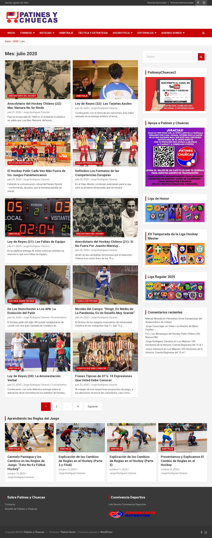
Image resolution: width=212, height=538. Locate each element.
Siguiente (93, 406)
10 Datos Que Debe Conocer (91, 368)
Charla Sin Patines (87, 301)
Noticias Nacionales (157, 2)
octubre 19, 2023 (16, 473)
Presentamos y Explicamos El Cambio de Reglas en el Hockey (182, 461)
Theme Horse (67, 532)
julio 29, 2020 (14, 179)
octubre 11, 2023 (118, 469)
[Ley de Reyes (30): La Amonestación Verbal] (38, 352)
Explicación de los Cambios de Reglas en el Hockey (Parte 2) (131, 461)
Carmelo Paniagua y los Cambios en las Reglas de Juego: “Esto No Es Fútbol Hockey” (26, 463)
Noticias (46, 32)
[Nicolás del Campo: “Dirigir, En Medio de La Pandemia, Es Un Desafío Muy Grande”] (105, 285)
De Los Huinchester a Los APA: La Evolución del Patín (31, 311)
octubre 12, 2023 (67, 469)
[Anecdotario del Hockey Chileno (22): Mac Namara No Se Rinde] (38, 79)
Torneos (26, 32)
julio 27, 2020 (14, 246)
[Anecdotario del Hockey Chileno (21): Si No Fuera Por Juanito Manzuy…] (105, 217)
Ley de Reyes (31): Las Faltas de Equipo (36, 242)
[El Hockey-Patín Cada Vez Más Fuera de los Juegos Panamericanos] (38, 147)
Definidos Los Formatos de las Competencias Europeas (97, 173)
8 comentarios (59, 317)
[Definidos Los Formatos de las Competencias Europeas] (105, 147)
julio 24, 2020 (82, 317)
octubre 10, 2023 (169, 469)
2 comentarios (59, 384)
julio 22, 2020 (82, 384)
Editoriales (145, 32)
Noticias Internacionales (181, 2)
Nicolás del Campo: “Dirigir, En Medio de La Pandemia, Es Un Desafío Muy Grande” (105, 311)
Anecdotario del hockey (22, 96)
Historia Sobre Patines (21, 301)
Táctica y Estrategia (93, 32)
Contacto (10, 504)
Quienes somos (171, 32)
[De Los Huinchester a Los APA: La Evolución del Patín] (38, 285)
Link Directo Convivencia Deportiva (127, 504)
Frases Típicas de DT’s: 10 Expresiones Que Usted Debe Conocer (103, 378)
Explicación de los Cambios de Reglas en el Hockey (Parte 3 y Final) (80, 461)
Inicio (11, 32)
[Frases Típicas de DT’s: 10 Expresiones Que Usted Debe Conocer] (105, 352)
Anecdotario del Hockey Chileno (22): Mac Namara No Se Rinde (34, 106)
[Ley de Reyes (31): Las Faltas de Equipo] (38, 217)
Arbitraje (66, 32)
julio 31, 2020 (14, 112)
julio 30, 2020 (82, 108)
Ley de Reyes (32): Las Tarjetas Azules (103, 103)
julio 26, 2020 (82, 250)
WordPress (106, 532)
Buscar (201, 56)
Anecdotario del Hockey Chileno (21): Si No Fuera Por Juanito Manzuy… (104, 244)
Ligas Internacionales (89, 163)
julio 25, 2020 (14, 317)
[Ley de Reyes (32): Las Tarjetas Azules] (105, 79)
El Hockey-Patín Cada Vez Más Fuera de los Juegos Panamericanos (36, 173)
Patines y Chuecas (34, 532)
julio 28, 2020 (82, 179)
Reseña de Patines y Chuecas (21, 508)
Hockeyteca (121, 32)
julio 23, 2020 (14, 384)
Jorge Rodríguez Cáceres (36, 112)
